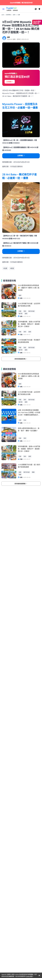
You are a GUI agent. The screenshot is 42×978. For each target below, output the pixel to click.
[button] (3, 9)
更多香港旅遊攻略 (20, 359)
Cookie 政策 (29, 976)
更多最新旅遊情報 (20, 484)
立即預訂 (20, 155)
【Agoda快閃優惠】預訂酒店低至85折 (21, 3)
